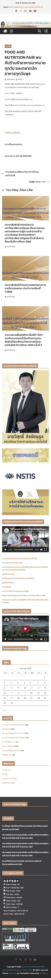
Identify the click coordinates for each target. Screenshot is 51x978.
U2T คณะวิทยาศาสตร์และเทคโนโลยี (15, 591)
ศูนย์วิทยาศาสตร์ (8, 574)
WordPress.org (8, 783)
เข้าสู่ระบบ (6, 770)
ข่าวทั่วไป (8, 46)
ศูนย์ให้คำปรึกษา (8, 582)
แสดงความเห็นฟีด (9, 778)
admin (20, 79)
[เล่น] (5, 549)
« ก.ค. (4, 710)
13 (31, 688)
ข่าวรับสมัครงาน (9, 742)
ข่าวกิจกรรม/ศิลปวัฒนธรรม (13, 725)
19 (25, 693)
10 (12, 688)
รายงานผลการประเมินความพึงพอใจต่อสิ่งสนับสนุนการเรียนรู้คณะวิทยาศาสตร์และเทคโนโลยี (25, 568)
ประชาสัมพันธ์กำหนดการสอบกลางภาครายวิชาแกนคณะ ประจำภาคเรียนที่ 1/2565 (25, 288)
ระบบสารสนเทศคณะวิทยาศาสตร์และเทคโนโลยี (19, 558)
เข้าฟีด (5, 774)
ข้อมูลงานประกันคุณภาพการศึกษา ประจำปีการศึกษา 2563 (23, 595)
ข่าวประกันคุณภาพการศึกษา (13, 737)
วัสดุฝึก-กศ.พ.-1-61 (37, 181)
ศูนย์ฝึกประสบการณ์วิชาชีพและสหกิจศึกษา (18, 578)
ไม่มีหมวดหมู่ (7, 754)
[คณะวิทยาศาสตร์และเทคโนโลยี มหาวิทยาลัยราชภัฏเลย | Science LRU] (5, 31)
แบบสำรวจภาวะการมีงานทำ (12, 562)
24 (12, 698)
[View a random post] (46, 31)
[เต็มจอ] (45, 549)
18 (18, 693)
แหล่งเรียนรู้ (6, 587)
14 (39, 688)
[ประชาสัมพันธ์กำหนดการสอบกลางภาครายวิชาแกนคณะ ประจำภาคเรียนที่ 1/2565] (25, 257)
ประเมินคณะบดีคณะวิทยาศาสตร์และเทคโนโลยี (22, 173)
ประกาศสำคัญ (8, 746)
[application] (25, 539)
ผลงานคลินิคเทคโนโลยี (11, 750)
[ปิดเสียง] (41, 549)
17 (12, 693)
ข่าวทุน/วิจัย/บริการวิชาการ (13, 733)
